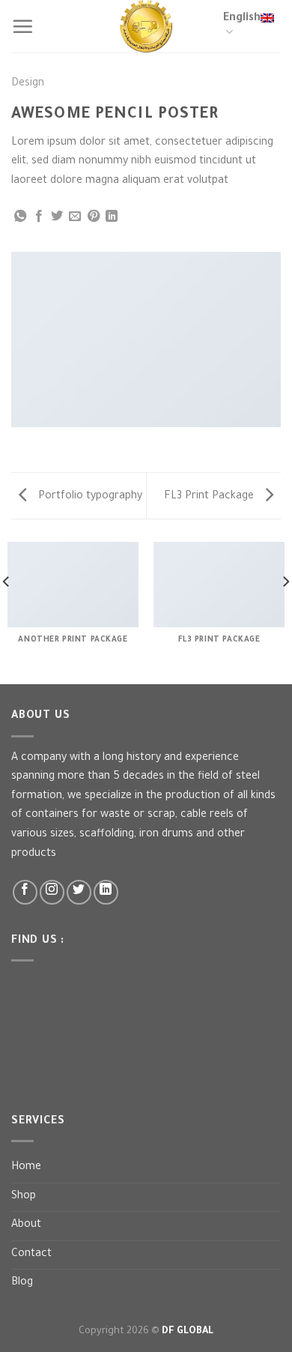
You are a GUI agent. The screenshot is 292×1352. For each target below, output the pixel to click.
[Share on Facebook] (39, 216)
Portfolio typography (88, 497)
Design (27, 84)
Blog (22, 1283)
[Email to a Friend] (75, 216)
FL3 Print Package (210, 497)
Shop (23, 1197)
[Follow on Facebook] (25, 892)
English (242, 19)
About (26, 1225)
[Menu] (22, 26)
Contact (31, 1255)
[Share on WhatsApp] (20, 216)
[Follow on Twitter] (79, 892)
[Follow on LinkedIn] (106, 892)
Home (26, 1168)
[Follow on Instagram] (52, 892)
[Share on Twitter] (57, 216)
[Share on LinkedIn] (112, 216)
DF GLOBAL (187, 1332)
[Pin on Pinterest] (94, 216)
